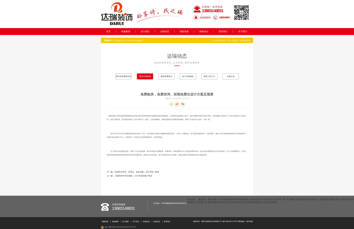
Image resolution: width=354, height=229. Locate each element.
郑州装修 (212, 202)
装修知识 (203, 31)
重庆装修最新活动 (123, 76)
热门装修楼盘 (188, 76)
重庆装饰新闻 (245, 40)
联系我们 (223, 31)
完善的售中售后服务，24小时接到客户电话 (133, 176)
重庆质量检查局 (241, 199)
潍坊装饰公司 (224, 202)
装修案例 (125, 31)
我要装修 (184, 31)
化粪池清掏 (271, 202)
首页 (108, 31)
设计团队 (145, 31)
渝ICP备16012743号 (230, 221)
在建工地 (231, 76)
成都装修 (323, 199)
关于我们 (242, 31)
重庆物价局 (227, 199)
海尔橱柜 (290, 199)
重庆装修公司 (214, 199)
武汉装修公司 (237, 202)
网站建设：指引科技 (245, 221)
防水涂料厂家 (279, 199)
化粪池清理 (254, 199)
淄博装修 (300, 199)
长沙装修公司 (200, 202)
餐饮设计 (202, 199)
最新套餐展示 (166, 76)
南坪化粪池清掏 (252, 202)
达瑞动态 (164, 31)
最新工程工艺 (209, 76)
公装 (263, 202)
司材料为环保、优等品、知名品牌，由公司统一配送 (137, 172)
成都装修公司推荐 (337, 199)
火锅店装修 (266, 199)
